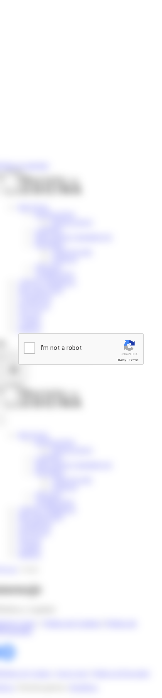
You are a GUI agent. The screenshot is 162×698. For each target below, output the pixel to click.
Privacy (121, 360)
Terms (134, 360)
